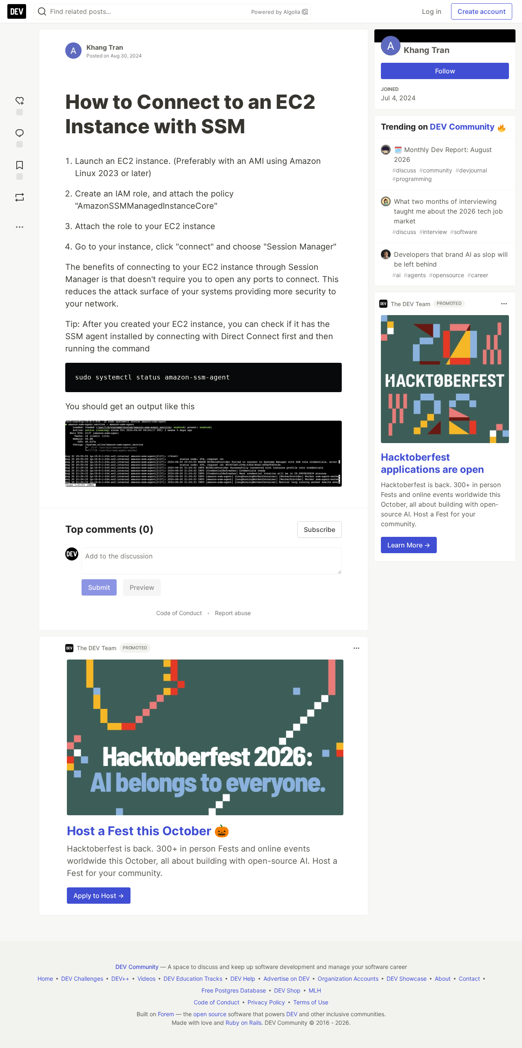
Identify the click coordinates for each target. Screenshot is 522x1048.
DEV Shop (287, 990)
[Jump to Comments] (20, 137)
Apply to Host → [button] (98, 895)
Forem (166, 1013)
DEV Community (462, 127)
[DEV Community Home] (17, 11)
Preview (142, 587)
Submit (99, 587)
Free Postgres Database (233, 990)
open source (209, 1013)
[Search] (42, 11)
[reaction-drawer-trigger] (19, 105)
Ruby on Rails (243, 1022)
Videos (146, 978)
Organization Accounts (348, 978)
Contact (469, 978)
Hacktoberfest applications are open (432, 463)
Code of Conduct (179, 612)
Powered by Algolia (276, 12)
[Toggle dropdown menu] (356, 648)
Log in (431, 11)
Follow (445, 71)
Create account (482, 11)
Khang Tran (104, 47)
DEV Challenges (82, 978)
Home (45, 978)
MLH (315, 990)
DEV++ (120, 978)
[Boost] (20, 197)
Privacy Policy (266, 1002)
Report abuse (233, 612)
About (443, 978)
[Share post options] (19, 227)
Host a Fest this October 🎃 (148, 830)
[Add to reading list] (20, 169)
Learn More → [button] (408, 545)
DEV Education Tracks (193, 978)
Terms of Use (310, 1002)
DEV (291, 1013)
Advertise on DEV (286, 978)
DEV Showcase (407, 978)
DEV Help (242, 978)
